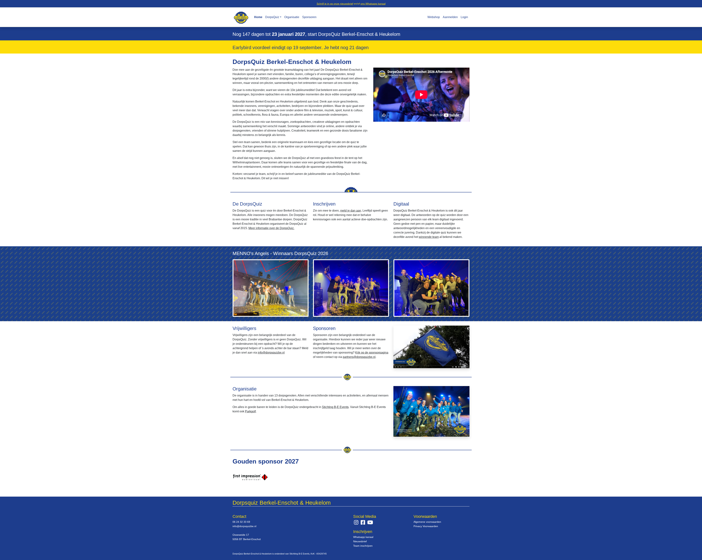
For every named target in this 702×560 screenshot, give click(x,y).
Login (464, 17)
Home (258, 17)
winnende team (429, 236)
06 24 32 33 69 (241, 521)
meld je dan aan (350, 210)
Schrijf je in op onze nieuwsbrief (335, 3)
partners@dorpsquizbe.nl (359, 356)
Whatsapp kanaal (363, 537)
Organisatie (291, 17)
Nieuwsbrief (360, 541)
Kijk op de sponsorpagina (371, 352)
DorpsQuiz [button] (272, 17)
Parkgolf (250, 411)
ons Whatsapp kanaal (373, 3)
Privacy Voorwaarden (426, 526)
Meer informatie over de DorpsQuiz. (271, 228)
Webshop (433, 17)
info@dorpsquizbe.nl (271, 352)
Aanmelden (450, 17)
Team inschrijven (363, 545)
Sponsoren (309, 17)
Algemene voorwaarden (427, 521)
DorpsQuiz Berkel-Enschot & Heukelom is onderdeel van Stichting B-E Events (271, 554)
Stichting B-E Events (335, 407)
